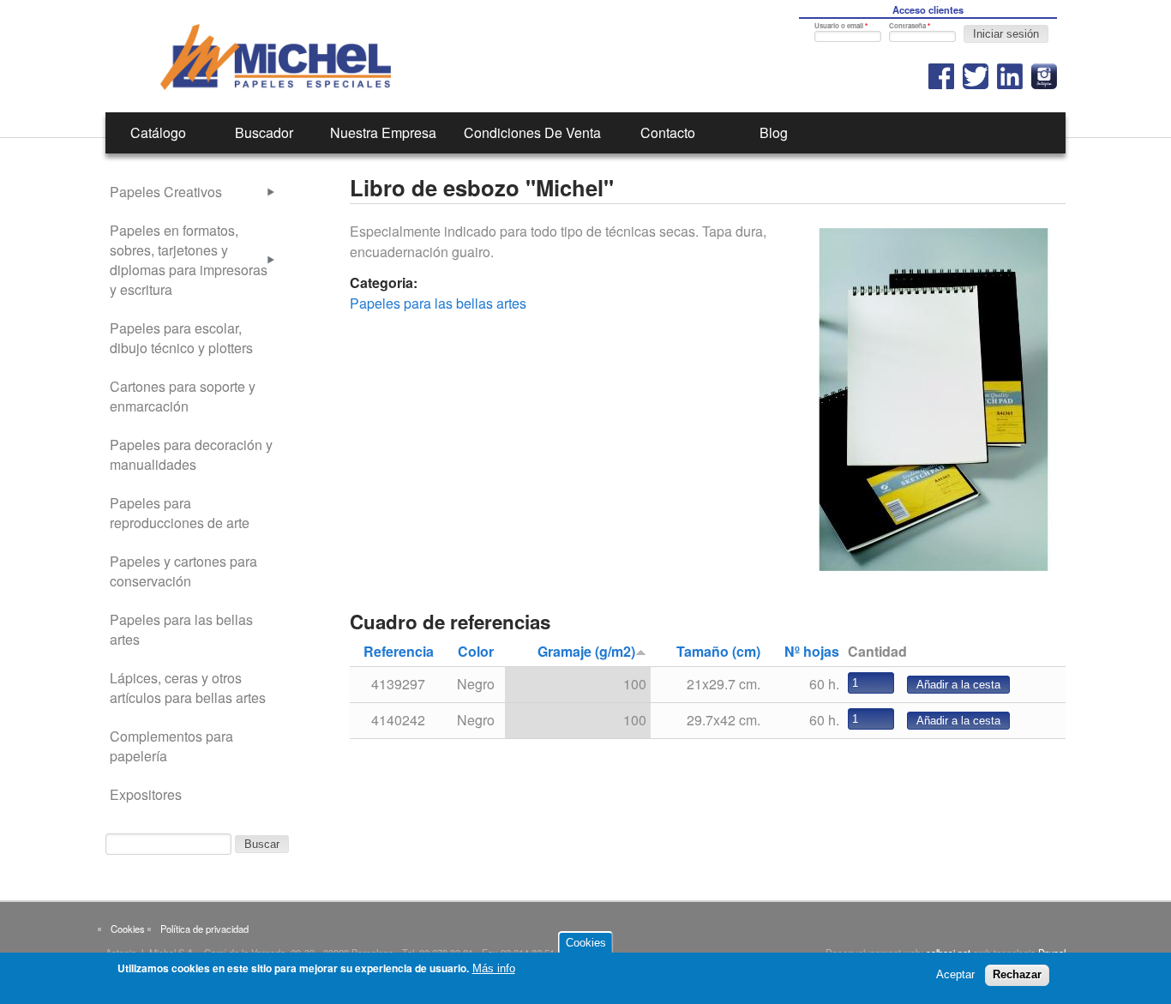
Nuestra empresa (383, 132)
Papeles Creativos (166, 191)
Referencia (398, 651)
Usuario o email (841, 25)
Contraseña (909, 25)
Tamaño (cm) (718, 651)
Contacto (667, 132)
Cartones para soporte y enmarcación (182, 396)
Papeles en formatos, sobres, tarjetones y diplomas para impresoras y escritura (188, 259)
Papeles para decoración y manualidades (191, 454)
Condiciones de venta (532, 132)
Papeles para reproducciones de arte (179, 512)
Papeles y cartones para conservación (183, 571)
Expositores (146, 794)
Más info (493, 968)
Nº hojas (811, 651)
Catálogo (158, 132)
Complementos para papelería (171, 746)
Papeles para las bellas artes (438, 303)
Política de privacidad (204, 928)
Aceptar (955, 974)
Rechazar (1017, 974)
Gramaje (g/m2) (586, 651)
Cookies (128, 928)
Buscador (264, 132)
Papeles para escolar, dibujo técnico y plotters (181, 338)
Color (476, 651)
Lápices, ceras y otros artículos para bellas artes (188, 687)
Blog (774, 132)
